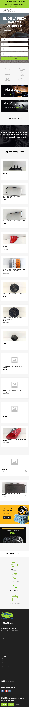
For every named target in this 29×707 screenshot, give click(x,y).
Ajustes (17, 704)
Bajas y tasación (5, 666)
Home (3, 658)
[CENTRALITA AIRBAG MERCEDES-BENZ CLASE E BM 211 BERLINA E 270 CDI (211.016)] (14, 263)
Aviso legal (4, 643)
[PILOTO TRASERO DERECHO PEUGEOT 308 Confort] (14, 433)
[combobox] (14, 39)
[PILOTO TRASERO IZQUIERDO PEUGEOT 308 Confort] (14, 462)
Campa (3, 662)
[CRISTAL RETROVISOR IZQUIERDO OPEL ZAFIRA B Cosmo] (14, 214)
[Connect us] (2, 691)
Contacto (4, 668)
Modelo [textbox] (6, 44)
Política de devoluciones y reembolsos (10, 647)
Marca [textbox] (5, 39)
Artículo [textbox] (6, 54)
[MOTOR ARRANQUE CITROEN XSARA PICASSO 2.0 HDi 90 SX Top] (14, 360)
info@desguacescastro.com (9, 628)
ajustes (12, 700)
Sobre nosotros (5, 664)
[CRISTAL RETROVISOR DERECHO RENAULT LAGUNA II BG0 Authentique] (14, 190)
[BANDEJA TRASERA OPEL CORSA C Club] (14, 487)
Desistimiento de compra (7, 649)
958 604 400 (7, 10)
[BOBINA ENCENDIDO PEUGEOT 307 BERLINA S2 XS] (14, 166)
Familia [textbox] (6, 49)
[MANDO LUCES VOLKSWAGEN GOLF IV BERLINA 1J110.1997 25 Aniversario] (14, 287)
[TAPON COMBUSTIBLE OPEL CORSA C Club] (14, 336)
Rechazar (11, 704)
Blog (3, 671)
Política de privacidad (7, 640)
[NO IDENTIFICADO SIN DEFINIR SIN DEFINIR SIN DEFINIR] (14, 239)
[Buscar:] (12, 12)
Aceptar (4, 704)
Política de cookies (6, 645)
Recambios (4, 660)
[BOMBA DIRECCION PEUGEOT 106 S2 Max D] (14, 384)
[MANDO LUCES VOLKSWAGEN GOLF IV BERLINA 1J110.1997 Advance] (14, 311)
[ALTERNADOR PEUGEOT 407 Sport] (14, 409)
